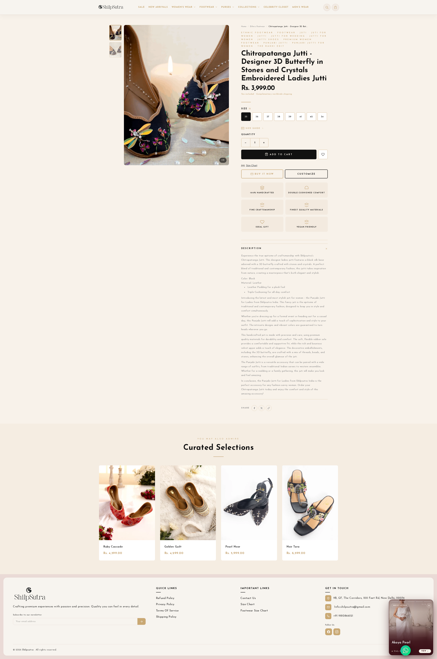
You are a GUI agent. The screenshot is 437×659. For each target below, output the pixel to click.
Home (243, 27)
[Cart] (335, 7)
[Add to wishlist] (323, 154)
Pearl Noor (232, 546)
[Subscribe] (141, 621)
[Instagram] (336, 631)
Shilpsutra (28, 650)
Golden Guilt (173, 546)
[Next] (429, 627)
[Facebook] (254, 408)
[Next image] (223, 95)
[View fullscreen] (223, 30)
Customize (306, 174)
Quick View (126, 503)
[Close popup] (429, 605)
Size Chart (251, 165)
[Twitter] (261, 408)
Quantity (248, 135)
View (423, 651)
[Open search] (326, 7)
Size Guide (253, 128)
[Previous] (393, 627)
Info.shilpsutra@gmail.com (351, 607)
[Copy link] (269, 408)
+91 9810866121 (343, 616)
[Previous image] (129, 95)
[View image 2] (115, 49)
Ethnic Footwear (257, 27)
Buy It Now (264, 174)
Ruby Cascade (113, 546)
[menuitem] (141, 7)
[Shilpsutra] (111, 7)
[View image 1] (115, 32)
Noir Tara (293, 546)
